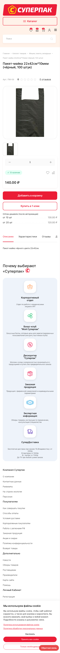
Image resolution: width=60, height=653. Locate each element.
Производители (10, 575)
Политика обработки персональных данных (23, 628)
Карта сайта (8, 580)
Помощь (7, 585)
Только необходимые (30, 646)
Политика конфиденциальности (17, 543)
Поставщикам (9, 570)
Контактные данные (12, 481)
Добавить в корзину (30, 195)
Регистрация (9, 596)
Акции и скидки (10, 538)
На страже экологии (12, 491)
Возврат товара (10, 548)
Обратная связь (49, 648)
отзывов (45, 79)
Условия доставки (11, 518)
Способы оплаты (10, 513)
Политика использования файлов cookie (21, 625)
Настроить (30, 634)
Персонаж (7, 496)
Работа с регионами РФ (14, 528)
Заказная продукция (12, 533)
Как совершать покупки (14, 508)
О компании (8, 476)
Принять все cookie (30, 639)
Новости (7, 560)
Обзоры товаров (10, 565)
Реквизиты (8, 486)
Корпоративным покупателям (16, 523)
